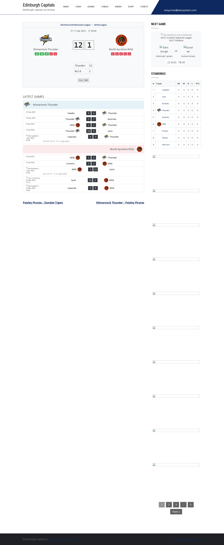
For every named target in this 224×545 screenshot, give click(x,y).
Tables (105, 6)
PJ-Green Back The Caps (169, 364)
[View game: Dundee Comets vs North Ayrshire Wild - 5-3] (83, 163)
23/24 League (100, 25)
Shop (131, 6)
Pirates (165, 131)
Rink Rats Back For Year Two (173, 193)
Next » (176, 511)
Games (91, 6)
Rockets (165, 103)
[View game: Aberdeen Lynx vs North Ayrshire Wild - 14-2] (83, 180)
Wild (164, 124)
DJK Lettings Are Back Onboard (174, 159)
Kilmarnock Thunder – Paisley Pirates (120, 202)
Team (78, 6)
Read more (185, 176)
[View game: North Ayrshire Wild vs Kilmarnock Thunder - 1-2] (83, 125)
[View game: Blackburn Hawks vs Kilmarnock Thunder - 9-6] (83, 113)
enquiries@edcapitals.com (180, 10)
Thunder (165, 110)
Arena (118, 6)
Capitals (165, 90)
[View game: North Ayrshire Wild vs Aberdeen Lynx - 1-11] (83, 171)
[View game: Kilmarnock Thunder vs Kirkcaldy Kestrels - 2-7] (83, 119)
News (66, 6)
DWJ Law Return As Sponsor (172, 296)
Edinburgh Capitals (39, 5)
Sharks (165, 138)
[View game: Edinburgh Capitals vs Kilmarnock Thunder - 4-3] (83, 139)
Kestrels (165, 117)
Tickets (144, 6)
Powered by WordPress (63, 539)
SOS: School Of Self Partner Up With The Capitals (174, 401)
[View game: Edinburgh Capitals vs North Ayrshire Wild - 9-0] (83, 188)
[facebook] (162, 5)
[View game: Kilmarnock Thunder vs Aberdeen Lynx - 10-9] (83, 131)
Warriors (166, 144)
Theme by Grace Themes (186, 539)
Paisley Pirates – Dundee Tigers (43, 202)
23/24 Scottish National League (75, 25)
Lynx (164, 96)
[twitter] (169, 5)
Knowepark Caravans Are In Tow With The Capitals (175, 469)
